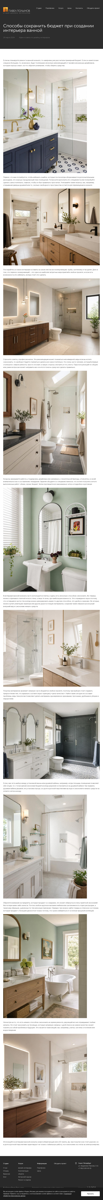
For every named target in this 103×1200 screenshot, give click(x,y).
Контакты (79, 8)
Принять (90, 1194)
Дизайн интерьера (24, 1168)
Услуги (60, 8)
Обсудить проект (93, 8)
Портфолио (50, 8)
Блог (4, 1177)
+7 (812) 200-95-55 (84, 1168)
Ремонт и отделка (24, 1180)
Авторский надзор (24, 1177)
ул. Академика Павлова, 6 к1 (88, 1166)
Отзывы (6, 1171)
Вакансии (6, 1174)
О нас (5, 1168)
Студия (38, 8)
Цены (69, 8)
